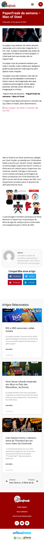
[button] (32, 4)
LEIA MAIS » (9, 349)
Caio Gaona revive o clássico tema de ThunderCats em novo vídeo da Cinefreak (21, 440)
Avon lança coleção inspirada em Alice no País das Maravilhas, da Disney (21, 384)
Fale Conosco (22, 512)
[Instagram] (17, 523)
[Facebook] (27, 523)
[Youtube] (22, 523)
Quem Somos (22, 507)
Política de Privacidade (22, 516)
